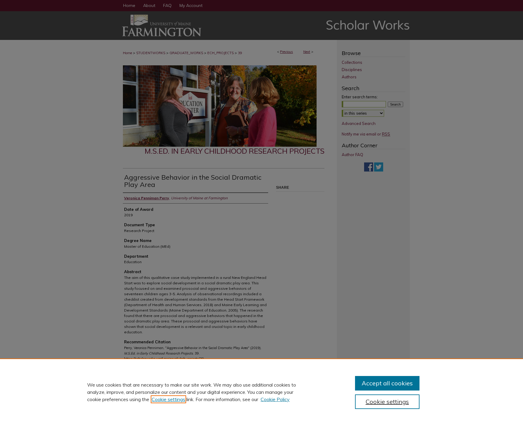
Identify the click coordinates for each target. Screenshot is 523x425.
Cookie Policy (275, 399)
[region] (261, 391)
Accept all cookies (387, 383)
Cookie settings (168, 399)
